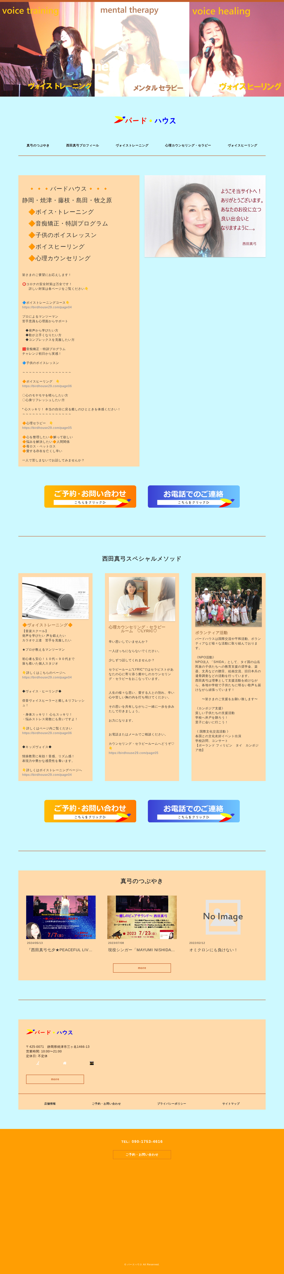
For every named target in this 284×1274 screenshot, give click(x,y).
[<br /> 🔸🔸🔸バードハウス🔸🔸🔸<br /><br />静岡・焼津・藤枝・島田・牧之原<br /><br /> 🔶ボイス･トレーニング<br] (205, 254)
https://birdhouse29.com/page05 (47, 427)
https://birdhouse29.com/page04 (47, 307)
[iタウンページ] (38, 1062)
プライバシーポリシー (171, 1103)
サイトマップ (231, 1103)
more (142, 968)
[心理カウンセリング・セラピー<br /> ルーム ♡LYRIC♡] (142, 618)
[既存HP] (65, 1062)
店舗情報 (50, 1103)
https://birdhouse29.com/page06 (47, 386)
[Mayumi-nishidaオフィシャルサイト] (92, 1062)
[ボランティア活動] (228, 624)
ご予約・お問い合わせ (106, 1103)
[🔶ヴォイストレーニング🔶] (55, 616)
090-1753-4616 (147, 1141)
